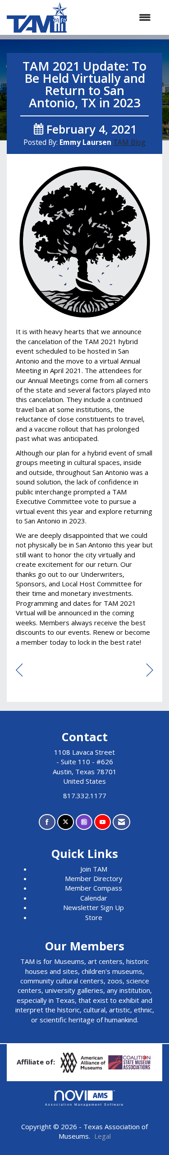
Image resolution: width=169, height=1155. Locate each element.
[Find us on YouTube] (102, 822)
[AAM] (83, 1061)
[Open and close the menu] (113, 17)
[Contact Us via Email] (121, 822)
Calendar (93, 897)
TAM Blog (129, 142)
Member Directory (94, 878)
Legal (102, 1136)
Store (93, 917)
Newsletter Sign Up (93, 907)
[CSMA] (129, 1061)
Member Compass (93, 887)
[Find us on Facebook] (47, 822)
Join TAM (93, 868)
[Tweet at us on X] (65, 822)
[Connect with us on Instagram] (84, 822)
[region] (149, 671)
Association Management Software (84, 1104)
